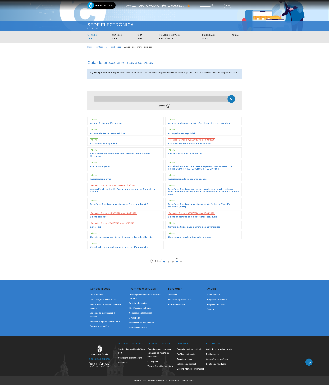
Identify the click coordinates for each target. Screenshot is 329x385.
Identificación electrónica (140, 308)
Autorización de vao (100, 179)
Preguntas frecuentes (217, 299)
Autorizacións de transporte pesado (187, 179)
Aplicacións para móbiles (217, 359)
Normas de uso (161, 380)
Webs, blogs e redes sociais (219, 349)
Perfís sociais (212, 354)
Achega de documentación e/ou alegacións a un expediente (200, 123)
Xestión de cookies (187, 380)
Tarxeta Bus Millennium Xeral (160, 366)
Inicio (89, 47)
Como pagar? (153, 361)
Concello (131, 5)
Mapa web (151, 380)
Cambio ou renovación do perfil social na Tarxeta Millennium (122, 237)
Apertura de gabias (100, 166)
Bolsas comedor (99, 217)
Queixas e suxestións (99, 326)
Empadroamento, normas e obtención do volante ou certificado (159, 353)
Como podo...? (213, 294)
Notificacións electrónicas (140, 313)
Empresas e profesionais (179, 299)
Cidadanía (172, 294)
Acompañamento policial (181, 133)
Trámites (165, 5)
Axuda (235, 35)
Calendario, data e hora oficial (103, 299)
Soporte (210, 309)
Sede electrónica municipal (189, 349)
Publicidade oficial (208, 37)
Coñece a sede (117, 37)
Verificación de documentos (141, 322)
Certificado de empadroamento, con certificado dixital (119, 247)
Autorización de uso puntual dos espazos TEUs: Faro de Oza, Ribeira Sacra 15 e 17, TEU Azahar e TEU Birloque (200, 167)
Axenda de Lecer (184, 359)
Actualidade (152, 5)
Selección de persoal (186, 364)
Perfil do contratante (138, 327)
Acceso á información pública (106, 123)
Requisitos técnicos (216, 304)
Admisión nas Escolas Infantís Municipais (189, 143)
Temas (141, 5)
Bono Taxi (95, 227)
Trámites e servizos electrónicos (169, 37)
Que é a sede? (96, 294)
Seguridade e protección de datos (105, 321)
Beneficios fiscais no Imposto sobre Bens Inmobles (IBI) (119, 204)
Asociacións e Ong (176, 304)
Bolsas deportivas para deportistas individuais (192, 217)
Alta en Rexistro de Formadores (185, 153)
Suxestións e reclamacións (130, 357)
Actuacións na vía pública (103, 143)
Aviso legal (137, 380)
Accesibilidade (174, 380)
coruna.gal (92, 28)
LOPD (145, 380)
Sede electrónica (110, 24)
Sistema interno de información (190, 368)
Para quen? (140, 37)
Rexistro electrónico (138, 303)
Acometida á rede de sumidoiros (107, 133)
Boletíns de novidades (216, 364)
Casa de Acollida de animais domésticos (189, 237)
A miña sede (92, 37)
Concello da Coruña (101, 6)
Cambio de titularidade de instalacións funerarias (194, 227)
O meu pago (134, 317)
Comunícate (177, 6)
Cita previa (122, 362)
